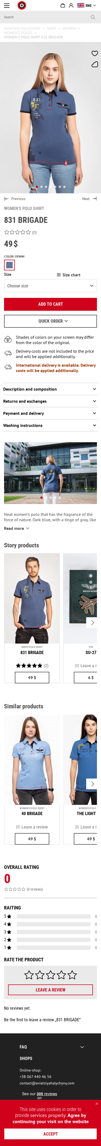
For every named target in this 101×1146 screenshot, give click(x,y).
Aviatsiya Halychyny (22, 28)
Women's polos (18, 32)
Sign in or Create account (71, 5)
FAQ (23, 1046)
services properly (47, 1115)
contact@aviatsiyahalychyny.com (47, 1083)
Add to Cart (50, 304)
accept (50, 1134)
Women (69, 28)
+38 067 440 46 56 (35, 1076)
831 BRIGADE (32, 652)
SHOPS (26, 1058)
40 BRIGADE (32, 813)
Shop (51, 28)
